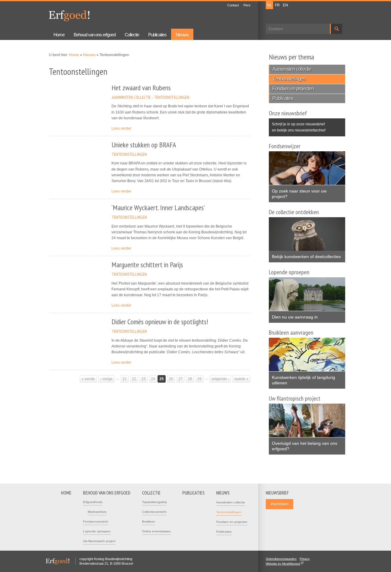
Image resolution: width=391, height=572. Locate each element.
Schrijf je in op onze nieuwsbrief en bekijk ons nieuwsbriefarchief (298, 127)
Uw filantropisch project (99, 541)
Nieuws (182, 34)
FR (277, 5)
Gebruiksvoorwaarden (281, 558)
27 (180, 379)
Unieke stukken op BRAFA (143, 144)
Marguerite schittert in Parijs (147, 264)
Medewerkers (97, 511)
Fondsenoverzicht (95, 521)
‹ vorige (106, 379)
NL (269, 5)
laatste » (241, 379)
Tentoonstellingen (171, 97)
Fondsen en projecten (293, 88)
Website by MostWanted (285, 563)
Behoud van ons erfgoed (94, 34)
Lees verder (121, 128)
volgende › (220, 379)
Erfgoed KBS (69, 15)
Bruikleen (148, 521)
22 (134, 379)
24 (153, 379)
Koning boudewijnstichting (137, 14)
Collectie (132, 34)
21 (124, 379)
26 (171, 379)
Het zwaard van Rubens (141, 87)
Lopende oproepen (97, 531)
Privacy (305, 558)
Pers (246, 5)
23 (143, 379)
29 (199, 379)
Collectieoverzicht (154, 511)
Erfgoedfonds (92, 502)
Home (58, 34)
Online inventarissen (156, 531)
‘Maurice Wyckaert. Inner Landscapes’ (158, 207)
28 (190, 379)
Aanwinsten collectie (131, 97)
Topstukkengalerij (154, 502)
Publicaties (157, 34)
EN (285, 5)
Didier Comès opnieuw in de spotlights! (159, 321)
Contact (233, 5)
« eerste (88, 379)
